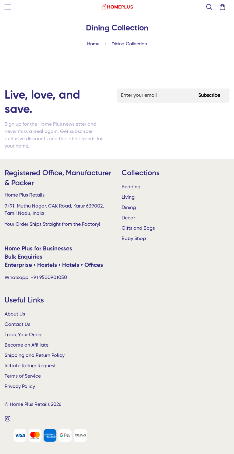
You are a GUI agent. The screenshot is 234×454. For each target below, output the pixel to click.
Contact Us (17, 324)
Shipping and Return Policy (35, 355)
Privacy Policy (20, 386)
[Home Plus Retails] (117, 7)
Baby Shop (134, 238)
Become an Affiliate (26, 345)
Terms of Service (23, 376)
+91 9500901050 (49, 277)
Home (93, 44)
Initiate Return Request (30, 366)
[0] (222, 7)
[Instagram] (8, 419)
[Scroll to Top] (222, 421)
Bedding (131, 187)
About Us (15, 314)
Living (128, 197)
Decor (128, 218)
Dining (129, 207)
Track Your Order (23, 335)
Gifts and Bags (138, 228)
